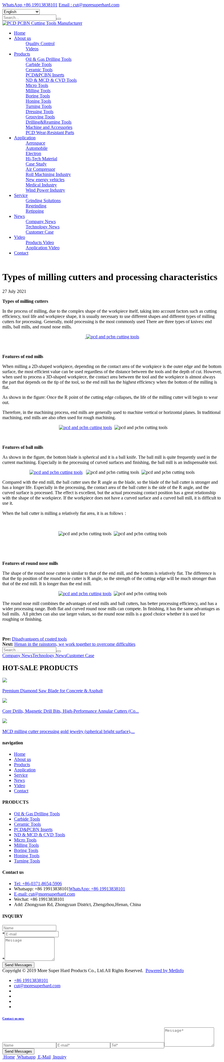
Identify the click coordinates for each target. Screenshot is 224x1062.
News (19, 216)
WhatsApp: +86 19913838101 (97, 888)
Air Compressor (40, 169)
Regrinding (36, 205)
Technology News (43, 226)
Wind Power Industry (45, 190)
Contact (21, 252)
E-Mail (44, 1056)
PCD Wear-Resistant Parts (50, 132)
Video (19, 237)
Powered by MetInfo (165, 970)
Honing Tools (38, 101)
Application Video (43, 247)
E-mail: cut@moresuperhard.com (44, 894)
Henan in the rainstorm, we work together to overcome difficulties (74, 644)
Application (25, 137)
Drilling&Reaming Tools (48, 122)
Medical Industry (41, 184)
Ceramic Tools (39, 69)
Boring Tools (38, 95)
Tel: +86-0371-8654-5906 (38, 883)
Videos (32, 48)
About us (22, 38)
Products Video (40, 242)
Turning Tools (39, 106)
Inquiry (59, 1056)
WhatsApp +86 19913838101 (29, 4)
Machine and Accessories (49, 127)
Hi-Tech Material (41, 158)
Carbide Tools (39, 64)
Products (22, 53)
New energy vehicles (45, 179)
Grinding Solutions (43, 200)
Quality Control (40, 43)
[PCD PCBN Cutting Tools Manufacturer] (42, 23)
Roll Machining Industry (48, 174)
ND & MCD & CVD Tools (51, 80)
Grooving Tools (40, 116)
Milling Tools (38, 90)
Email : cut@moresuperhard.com (89, 4)
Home (19, 33)
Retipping (35, 211)
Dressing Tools (39, 111)
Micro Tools (37, 85)
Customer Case (40, 232)
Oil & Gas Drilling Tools (48, 59)
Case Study (36, 163)
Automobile (37, 148)
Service (21, 195)
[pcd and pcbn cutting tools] (112, 336)
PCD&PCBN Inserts (45, 74)
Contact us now (13, 1018)
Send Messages (18, 965)
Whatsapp (26, 1056)
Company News (41, 221)
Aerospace (35, 142)
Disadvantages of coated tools (39, 638)
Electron (33, 153)
